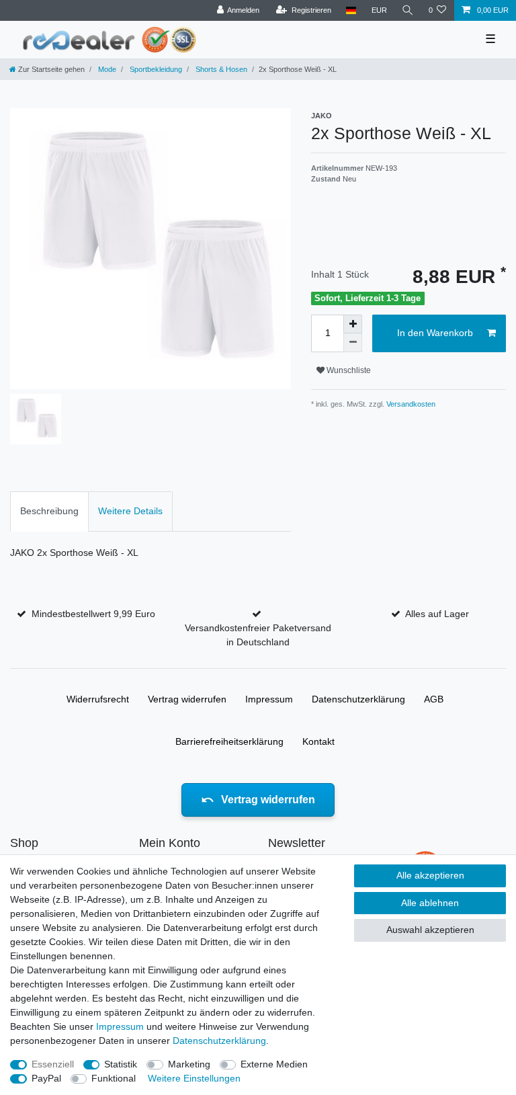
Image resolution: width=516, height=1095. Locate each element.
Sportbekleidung (155, 69)
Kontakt (318, 741)
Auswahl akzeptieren (430, 929)
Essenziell (53, 1064)
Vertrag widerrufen (187, 699)
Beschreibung (49, 510)
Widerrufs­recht (98, 699)
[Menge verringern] (352, 342)
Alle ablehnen (430, 902)
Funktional (113, 1078)
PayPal (46, 1078)
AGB (433, 699)
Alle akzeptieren (430, 875)
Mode (106, 69)
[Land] (351, 10)
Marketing (189, 1064)
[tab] (49, 511)
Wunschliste (348, 370)
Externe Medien (274, 1064)
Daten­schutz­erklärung (358, 699)
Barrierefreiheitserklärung (229, 741)
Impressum (269, 699)
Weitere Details (130, 510)
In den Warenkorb (435, 332)
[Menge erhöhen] (352, 324)
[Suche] (407, 10)
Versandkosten (409, 404)
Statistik (120, 1064)
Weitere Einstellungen (194, 1078)
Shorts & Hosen (220, 69)
